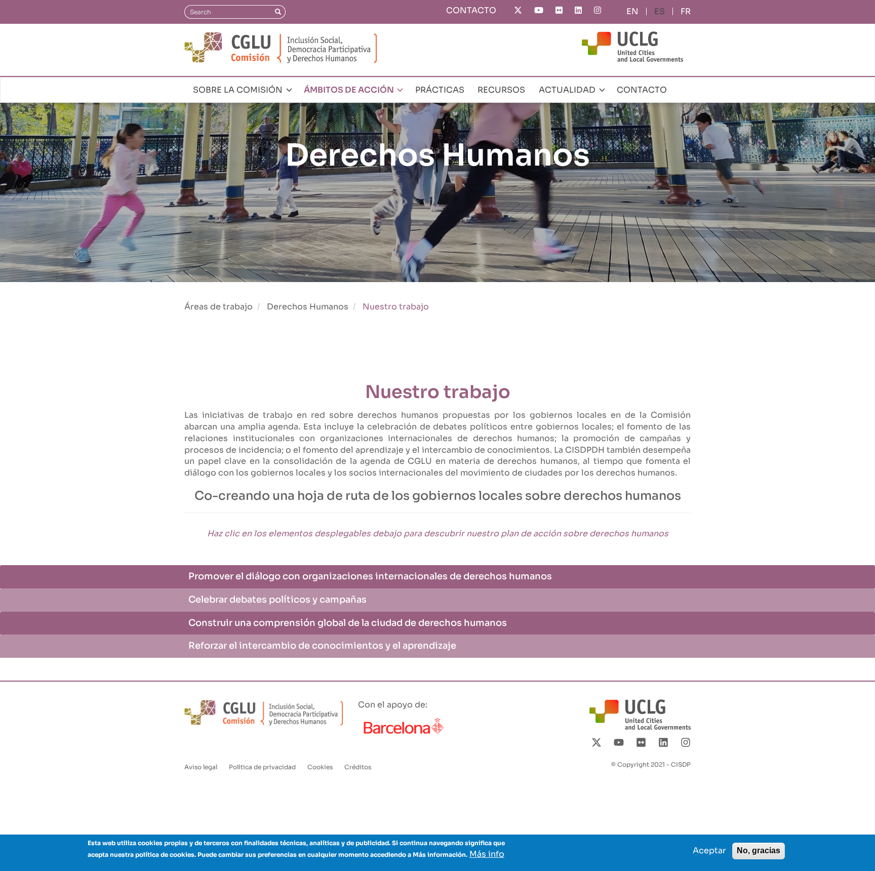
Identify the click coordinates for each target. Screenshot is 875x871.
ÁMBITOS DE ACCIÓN (349, 90)
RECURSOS (501, 90)
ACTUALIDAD (568, 90)
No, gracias (758, 850)
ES (659, 11)
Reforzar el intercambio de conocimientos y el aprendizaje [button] (322, 645)
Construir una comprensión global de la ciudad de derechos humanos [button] (347, 622)
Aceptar (709, 850)
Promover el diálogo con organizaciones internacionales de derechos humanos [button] (370, 576)
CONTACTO (471, 10)
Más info (486, 854)
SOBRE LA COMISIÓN (239, 90)
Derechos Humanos (307, 306)
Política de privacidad (262, 767)
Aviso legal (200, 767)
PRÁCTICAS (439, 90)
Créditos (357, 767)
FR (686, 11)
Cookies (320, 767)
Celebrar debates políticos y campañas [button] (277, 599)
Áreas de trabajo (218, 306)
